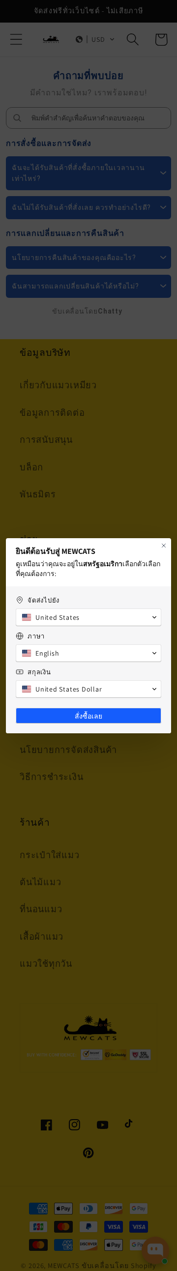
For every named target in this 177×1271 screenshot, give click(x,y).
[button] (88, 617)
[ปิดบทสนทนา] (163, 545)
